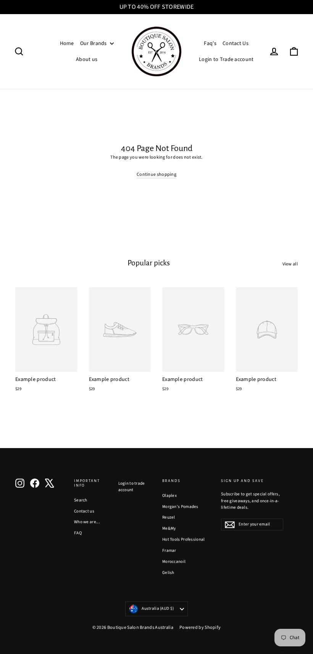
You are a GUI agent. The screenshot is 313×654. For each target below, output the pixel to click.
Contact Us (235, 43)
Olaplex (169, 495)
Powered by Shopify (200, 627)
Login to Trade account (226, 59)
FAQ (78, 533)
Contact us (84, 511)
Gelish (168, 572)
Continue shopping (156, 174)
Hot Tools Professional (183, 539)
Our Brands (94, 43)
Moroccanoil (174, 561)
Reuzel (168, 517)
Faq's (210, 43)
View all (290, 264)
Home (67, 43)
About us (86, 59)
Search (80, 500)
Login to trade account (131, 486)
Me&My (169, 528)
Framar (169, 550)
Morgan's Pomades (180, 506)
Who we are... (87, 522)
